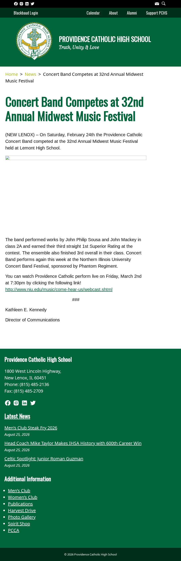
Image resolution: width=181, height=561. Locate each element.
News (30, 74)
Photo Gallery (22, 517)
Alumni (132, 13)
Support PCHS (156, 13)
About (113, 13)
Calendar (93, 13)
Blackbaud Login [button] (26, 13)
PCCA (13, 530)
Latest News (17, 416)
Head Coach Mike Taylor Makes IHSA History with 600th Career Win (72, 443)
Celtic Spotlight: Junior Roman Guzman (43, 459)
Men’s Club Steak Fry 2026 (30, 428)
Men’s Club (19, 491)
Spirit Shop (19, 524)
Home (11, 74)
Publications (20, 504)
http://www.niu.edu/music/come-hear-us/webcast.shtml (58, 289)
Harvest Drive (22, 510)
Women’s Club (22, 497)
